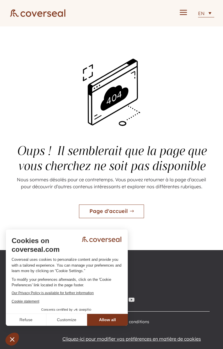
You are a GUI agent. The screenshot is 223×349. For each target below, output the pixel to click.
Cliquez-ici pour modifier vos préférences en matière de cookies (131, 339)
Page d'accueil (108, 211)
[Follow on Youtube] (132, 299)
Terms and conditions (128, 322)
